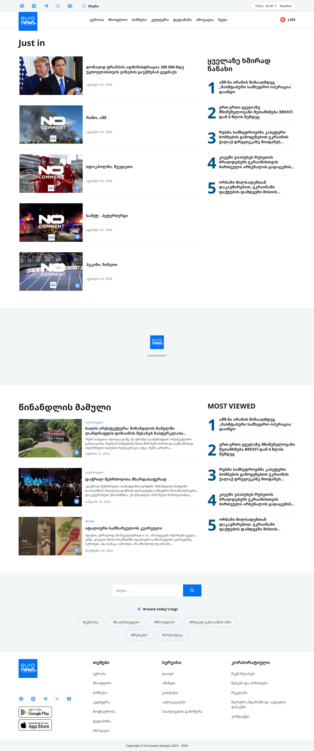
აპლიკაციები (174, 702)
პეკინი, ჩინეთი (101, 264)
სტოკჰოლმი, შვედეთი (109, 166)
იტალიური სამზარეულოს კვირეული (123, 528)
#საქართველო (126, 622)
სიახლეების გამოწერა (182, 711)
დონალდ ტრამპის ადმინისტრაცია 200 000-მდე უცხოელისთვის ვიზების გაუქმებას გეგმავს (135, 69)
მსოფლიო (102, 683)
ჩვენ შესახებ (243, 673)
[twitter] (57, 5)
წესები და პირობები (249, 683)
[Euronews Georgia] (28, 21)
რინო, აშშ (96, 117)
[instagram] (34, 5)
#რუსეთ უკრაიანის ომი (210, 622)
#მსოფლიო (164, 622)
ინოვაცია (101, 730)
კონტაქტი (240, 716)
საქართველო (94, 422)
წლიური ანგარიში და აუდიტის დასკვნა (258, 704)
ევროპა (99, 673)
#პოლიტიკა (172, 635)
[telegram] (46, 5)
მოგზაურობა (104, 711)
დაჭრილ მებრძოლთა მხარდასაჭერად (126, 479)
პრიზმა (90, 521)
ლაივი (167, 673)
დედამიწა (102, 721)
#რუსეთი (139, 635)
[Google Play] (35, 712)
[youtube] (69, 5)
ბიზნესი (100, 692)
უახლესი (170, 692)
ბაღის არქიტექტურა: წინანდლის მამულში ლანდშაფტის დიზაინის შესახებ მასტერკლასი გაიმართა (134, 430)
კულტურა (101, 702)
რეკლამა (239, 692)
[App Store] (35, 724)
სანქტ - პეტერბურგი (107, 215)
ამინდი (168, 683)
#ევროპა (90, 622)
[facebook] (22, 5)
